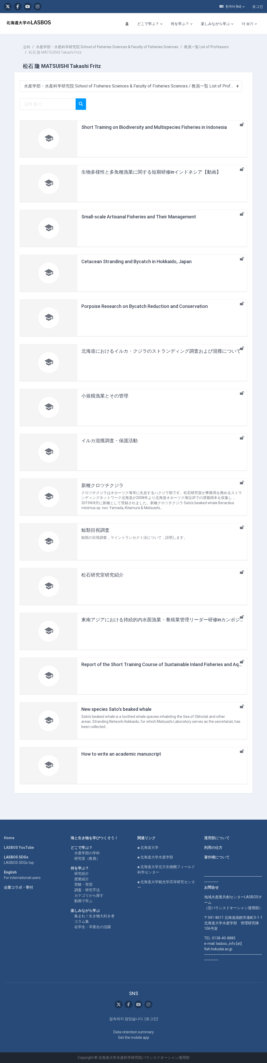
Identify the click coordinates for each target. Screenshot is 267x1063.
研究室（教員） (87, 858)
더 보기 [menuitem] (247, 24)
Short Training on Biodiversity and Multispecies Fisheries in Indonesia (154, 127)
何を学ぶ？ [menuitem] (180, 24)
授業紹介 (81, 879)
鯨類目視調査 (95, 530)
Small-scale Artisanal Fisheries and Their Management (138, 216)
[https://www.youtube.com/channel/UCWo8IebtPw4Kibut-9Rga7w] (28, 6)
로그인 (257, 6)
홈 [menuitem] (127, 24)
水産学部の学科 (87, 853)
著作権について (217, 857)
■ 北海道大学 (148, 847)
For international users (22, 878)
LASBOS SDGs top (19, 862)
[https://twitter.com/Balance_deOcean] (8, 6)
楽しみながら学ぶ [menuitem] (215, 24)
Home (9, 838)
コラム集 (81, 921)
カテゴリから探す (89, 895)
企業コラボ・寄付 (18, 887)
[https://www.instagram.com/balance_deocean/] (37, 6)
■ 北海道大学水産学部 (155, 857)
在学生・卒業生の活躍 (92, 927)
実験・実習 (83, 884)
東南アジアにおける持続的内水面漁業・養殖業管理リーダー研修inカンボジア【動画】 (172, 619)
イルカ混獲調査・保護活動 (109, 440)
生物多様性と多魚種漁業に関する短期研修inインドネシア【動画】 (151, 172)
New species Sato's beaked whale (116, 709)
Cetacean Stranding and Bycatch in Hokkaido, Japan (136, 261)
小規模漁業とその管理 (104, 395)
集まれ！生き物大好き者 (94, 916)
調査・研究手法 (87, 890)
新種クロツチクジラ (102, 485)
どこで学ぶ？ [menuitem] (148, 24)
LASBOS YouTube (19, 847)
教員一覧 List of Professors (206, 47)
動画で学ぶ (83, 901)
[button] (232, 6)
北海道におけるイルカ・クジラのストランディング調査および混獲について (161, 351)
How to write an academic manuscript (121, 754)
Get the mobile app (133, 1037)
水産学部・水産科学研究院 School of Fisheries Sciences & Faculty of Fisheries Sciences (107, 47)
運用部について (217, 838)
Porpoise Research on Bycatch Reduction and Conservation (144, 306)
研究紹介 (81, 873)
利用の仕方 (213, 847)
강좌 (26, 47)
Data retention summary (133, 1032)
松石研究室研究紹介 (102, 575)
